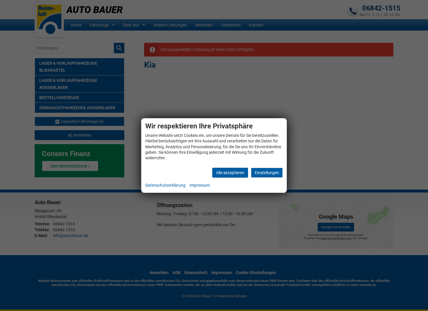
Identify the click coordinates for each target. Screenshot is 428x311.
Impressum (200, 185)
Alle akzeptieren (230, 172)
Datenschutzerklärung (165, 185)
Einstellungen (267, 172)
